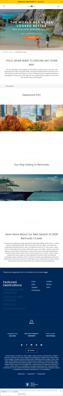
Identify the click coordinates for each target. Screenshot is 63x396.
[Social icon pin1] (21, 345)
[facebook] (26, 345)
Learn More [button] (31, 152)
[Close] (60, 391)
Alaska (33, 284)
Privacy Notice (3, 391)
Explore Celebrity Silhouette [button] (31, 222)
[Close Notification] (61, 2)
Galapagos (34, 287)
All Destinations (36, 290)
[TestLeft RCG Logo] (31, 384)
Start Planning (50, 336)
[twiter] (36, 345)
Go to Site (41, 2)
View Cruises (31, 37)
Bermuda (48, 284)
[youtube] (41, 345)
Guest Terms (21, 373)
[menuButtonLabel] (4, 6)
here (45, 272)
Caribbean (49, 281)
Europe (33, 281)
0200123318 (31, 336)
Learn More (12, 336)
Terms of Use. (15, 391)
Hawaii (48, 287)
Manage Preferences (22, 393)
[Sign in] (58, 6)
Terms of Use (31, 373)
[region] (31, 392)
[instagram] (31, 345)
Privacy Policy (41, 373)
